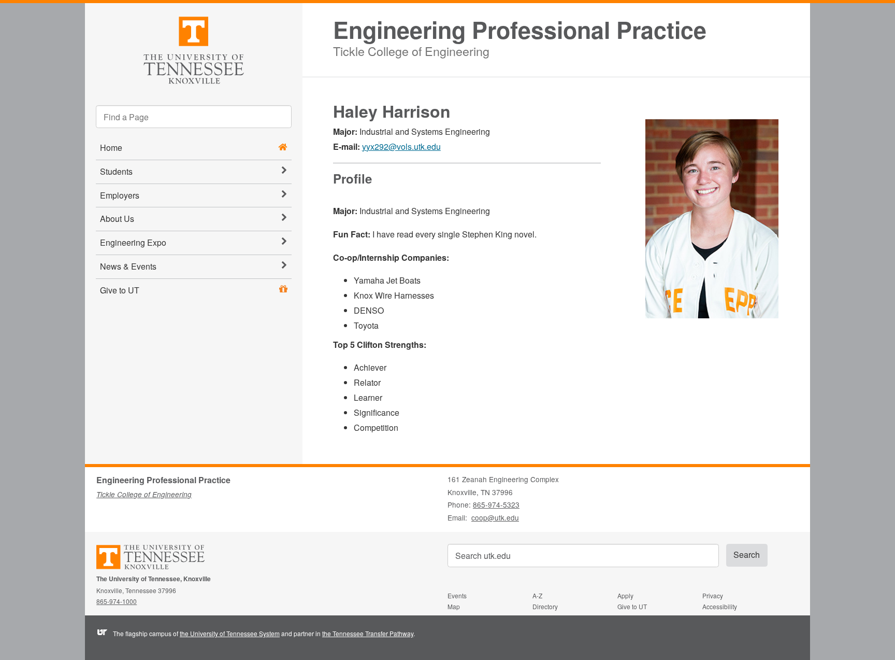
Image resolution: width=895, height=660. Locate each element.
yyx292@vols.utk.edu (401, 146)
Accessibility (719, 606)
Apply (625, 595)
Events (457, 595)
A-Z (537, 595)
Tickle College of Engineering (411, 49)
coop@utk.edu (495, 517)
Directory (545, 606)
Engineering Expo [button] (133, 242)
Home (111, 147)
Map (453, 606)
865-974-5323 (496, 504)
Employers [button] (119, 195)
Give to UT (119, 290)
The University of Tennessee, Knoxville (193, 48)
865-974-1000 (116, 601)
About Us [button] (117, 218)
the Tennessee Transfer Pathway (367, 633)
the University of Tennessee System (230, 633)
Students (116, 171)
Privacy (712, 595)
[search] (194, 116)
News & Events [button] (128, 266)
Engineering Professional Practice (519, 29)
